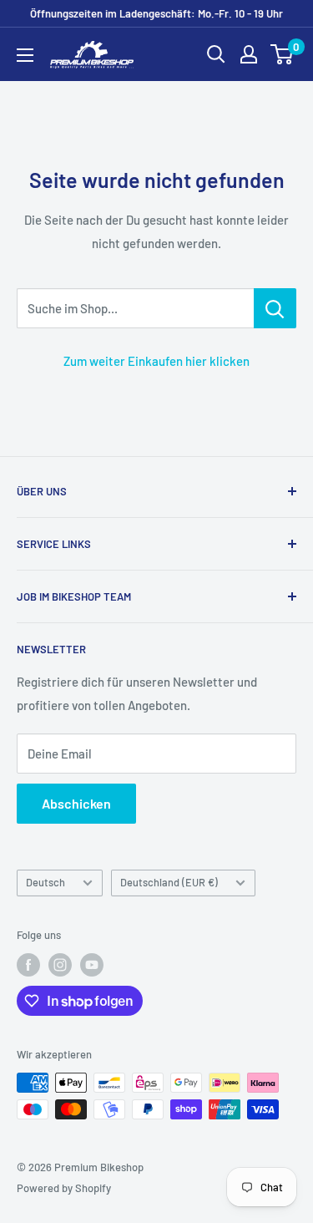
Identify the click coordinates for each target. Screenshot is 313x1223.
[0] (282, 54)
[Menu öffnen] (25, 55)
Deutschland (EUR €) (169, 882)
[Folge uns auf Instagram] (60, 965)
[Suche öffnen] (216, 54)
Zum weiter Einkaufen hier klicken (156, 360)
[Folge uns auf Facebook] (28, 965)
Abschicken (76, 803)
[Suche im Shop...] (275, 308)
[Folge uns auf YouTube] (91, 965)
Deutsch (45, 882)
